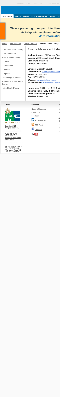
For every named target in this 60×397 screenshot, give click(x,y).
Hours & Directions (39, 109)
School (7, 70)
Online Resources (39, 16)
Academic (8, 66)
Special (7, 74)
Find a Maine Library (11, 58)
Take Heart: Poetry (10, 88)
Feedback (35, 116)
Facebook (38, 130)
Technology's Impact (11, 78)
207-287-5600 (14, 148)
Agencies (20, 3)
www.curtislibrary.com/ (46, 80)
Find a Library (15, 44)
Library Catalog (22, 16)
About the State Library (12, 50)
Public (53, 16)
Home (4, 44)
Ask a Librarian (9, 54)
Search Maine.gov (53, 3)
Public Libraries (30, 44)
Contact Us (36, 112)
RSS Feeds (39, 125)
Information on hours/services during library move (13, 137)
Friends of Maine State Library (12, 83)
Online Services (32, 3)
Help (40, 3)
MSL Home (7, 16)
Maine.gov (9, 3)
